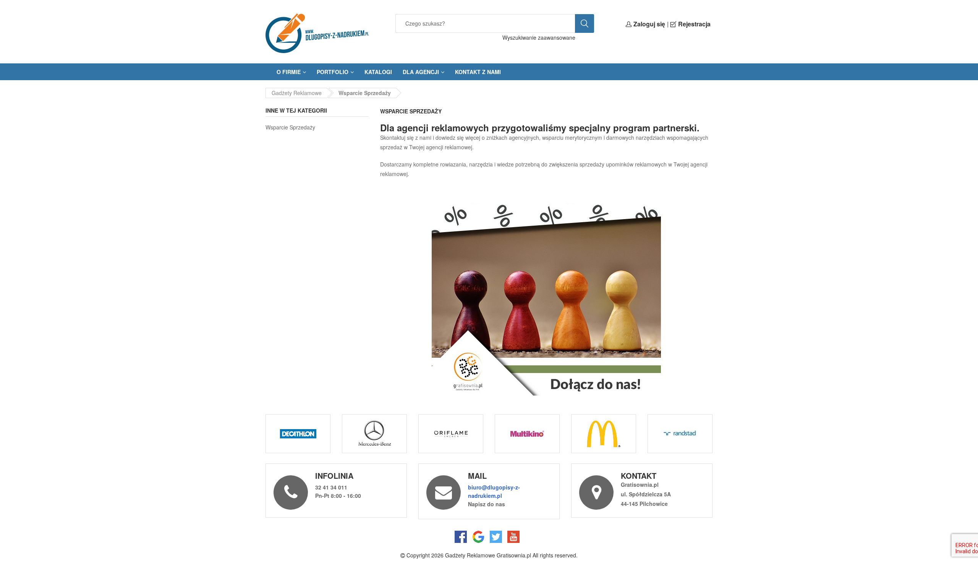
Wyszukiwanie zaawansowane (538, 37)
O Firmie (289, 72)
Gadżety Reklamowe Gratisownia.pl (488, 555)
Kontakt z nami (478, 72)
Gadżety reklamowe (297, 93)
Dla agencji (421, 72)
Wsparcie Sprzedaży (290, 127)
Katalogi (378, 72)
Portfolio (332, 72)
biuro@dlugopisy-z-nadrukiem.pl (494, 491)
